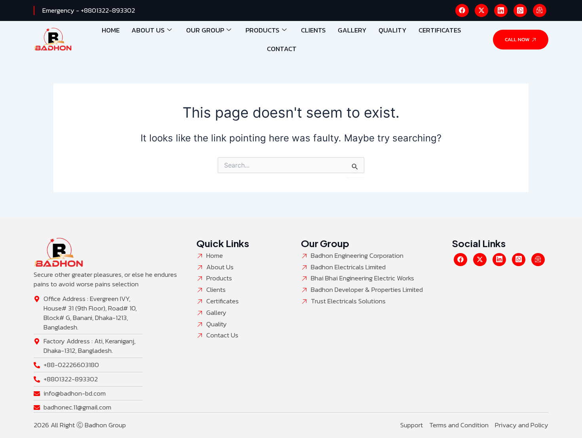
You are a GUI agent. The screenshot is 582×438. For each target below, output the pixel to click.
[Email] (539, 10)
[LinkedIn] (501, 10)
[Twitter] (481, 10)
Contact (282, 49)
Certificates (439, 30)
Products (262, 30)
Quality (392, 30)
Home (111, 30)
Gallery (352, 30)
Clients (313, 30)
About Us (148, 30)
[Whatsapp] (520, 10)
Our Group (205, 30)
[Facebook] (462, 10)
